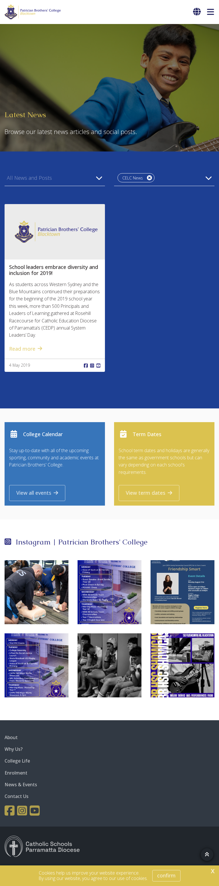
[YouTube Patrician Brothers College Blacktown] (35, 810)
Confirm (166, 875)
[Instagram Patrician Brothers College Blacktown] (23, 810)
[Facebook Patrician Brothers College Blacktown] (10, 810)
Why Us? (14, 749)
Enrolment (16, 773)
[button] (55, 178)
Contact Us (17, 796)
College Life (17, 761)
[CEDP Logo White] (42, 846)
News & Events (21, 784)
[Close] (149, 177)
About (11, 737)
